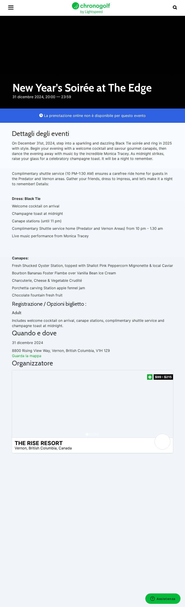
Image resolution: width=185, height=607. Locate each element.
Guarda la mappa (26, 355)
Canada (65, 448)
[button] (20, 404)
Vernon (21, 448)
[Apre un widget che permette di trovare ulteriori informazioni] (162, 599)
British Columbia (43, 448)
